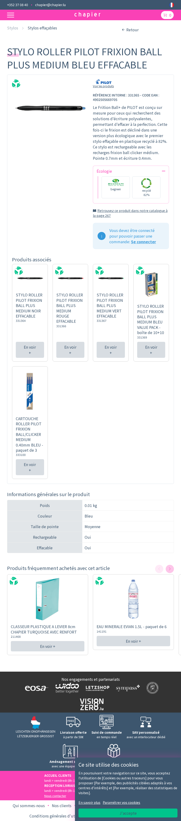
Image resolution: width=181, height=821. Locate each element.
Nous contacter (55, 795)
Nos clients (61, 805)
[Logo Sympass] (127, 688)
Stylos (12, 28)
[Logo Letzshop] (96, 688)
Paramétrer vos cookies (121, 802)
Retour (132, 29)
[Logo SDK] (151, 688)
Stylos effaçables (42, 28)
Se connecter (143, 241)
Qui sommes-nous (29, 805)
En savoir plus (89, 802)
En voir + (30, 349)
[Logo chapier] (87, 15)
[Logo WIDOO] (66, 688)
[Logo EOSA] (36, 688)
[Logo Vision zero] (90, 704)
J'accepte (128, 813)
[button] (170, 569)
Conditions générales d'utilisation (59, 816)
